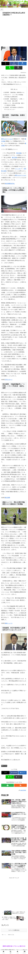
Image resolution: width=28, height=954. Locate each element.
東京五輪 (18, 153)
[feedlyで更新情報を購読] (7, 785)
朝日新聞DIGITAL (10, 183)
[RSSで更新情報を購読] (20, 785)
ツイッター (18, 168)
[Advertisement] (14, 31)
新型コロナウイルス (6, 139)
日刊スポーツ (8, 379)
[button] (18, 68)
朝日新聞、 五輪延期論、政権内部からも (14, 92)
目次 (12, 89)
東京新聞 (7, 497)
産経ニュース (8, 623)
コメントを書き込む (14, 930)
